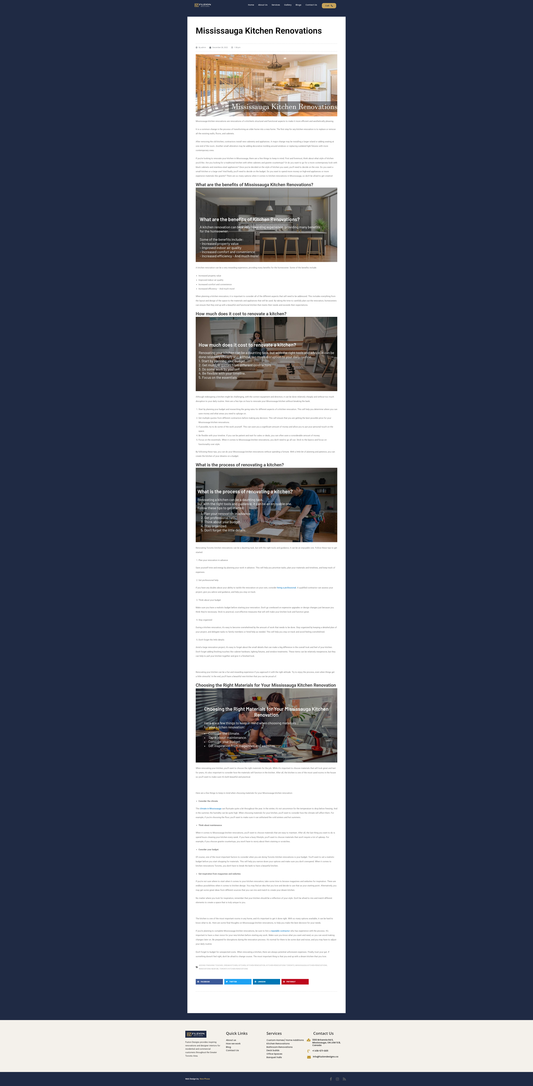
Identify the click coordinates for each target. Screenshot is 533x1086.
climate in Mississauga (210, 808)
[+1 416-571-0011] (308, 1051)
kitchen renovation (256, 965)
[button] (209, 982)
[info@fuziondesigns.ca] (309, 1057)
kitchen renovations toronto (280, 965)
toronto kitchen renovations (233, 969)
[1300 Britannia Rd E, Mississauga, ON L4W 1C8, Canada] (308, 1040)
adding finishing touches (211, 965)
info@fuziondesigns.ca (325, 1056)
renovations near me (209, 969)
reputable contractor (280, 931)
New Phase (205, 1079)
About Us (262, 4)
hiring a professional (286, 587)
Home (251, 4)
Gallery (287, 4)
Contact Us (311, 4)
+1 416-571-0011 (320, 1050)
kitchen (242, 965)
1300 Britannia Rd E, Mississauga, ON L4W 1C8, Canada (326, 1042)
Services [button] (276, 4)
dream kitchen (231, 965)
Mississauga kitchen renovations (311, 965)
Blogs (298, 4)
